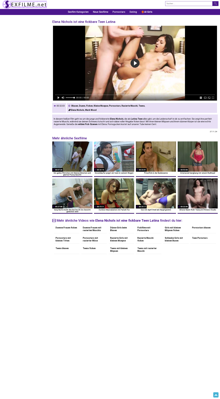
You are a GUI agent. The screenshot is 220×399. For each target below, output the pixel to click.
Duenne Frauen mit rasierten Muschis (92, 229)
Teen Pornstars (200, 238)
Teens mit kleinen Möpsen (119, 249)
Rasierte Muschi (130, 106)
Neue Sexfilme (100, 11)
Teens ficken (89, 248)
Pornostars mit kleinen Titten (63, 239)
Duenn (82, 106)
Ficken (89, 106)
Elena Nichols (77, 110)
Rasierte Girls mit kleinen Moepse (119, 239)
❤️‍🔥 (146, 11)
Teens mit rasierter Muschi (147, 249)
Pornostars (119, 11)
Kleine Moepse (101, 106)
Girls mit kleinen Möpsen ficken (173, 229)
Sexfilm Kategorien (78, 11)
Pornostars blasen (201, 227)
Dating (133, 11)
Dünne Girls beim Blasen (118, 229)
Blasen (74, 106)
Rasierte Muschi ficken (145, 239)
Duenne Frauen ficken (66, 227)
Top (216, 395)
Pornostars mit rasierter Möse (90, 239)
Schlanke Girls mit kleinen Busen (174, 239)
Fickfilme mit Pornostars (143, 229)
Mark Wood (91, 110)
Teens (142, 106)
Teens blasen (62, 248)
